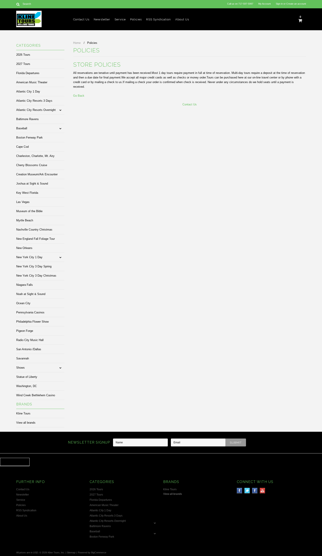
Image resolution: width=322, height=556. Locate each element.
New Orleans (24, 248)
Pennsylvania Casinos (30, 312)
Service (120, 19)
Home (77, 42)
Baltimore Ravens (27, 119)
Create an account (296, 3)
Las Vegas (23, 202)
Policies (136, 19)
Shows (20, 367)
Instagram (255, 490)
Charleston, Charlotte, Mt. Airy (35, 156)
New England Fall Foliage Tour (35, 238)
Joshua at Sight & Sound (32, 183)
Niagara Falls (24, 284)
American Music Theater (31, 82)
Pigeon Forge (24, 330)
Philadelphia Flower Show (32, 321)
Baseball (21, 128)
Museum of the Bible (29, 211)
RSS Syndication (158, 19)
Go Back (78, 95)
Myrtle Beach (24, 220)
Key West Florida (27, 192)
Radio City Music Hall (30, 340)
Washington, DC (26, 386)
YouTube (262, 490)
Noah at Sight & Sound (30, 294)
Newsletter (102, 19)
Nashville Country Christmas (34, 229)
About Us (182, 19)
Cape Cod (22, 146)
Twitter (247, 490)
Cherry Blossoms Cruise (31, 165)
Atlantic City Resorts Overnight (36, 110)
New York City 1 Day (29, 257)
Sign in (279, 3)
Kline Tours (23, 413)
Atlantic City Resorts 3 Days (34, 100)
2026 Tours (23, 54)
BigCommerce (98, 552)
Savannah (22, 358)
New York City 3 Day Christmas (36, 275)
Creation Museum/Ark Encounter (37, 174)
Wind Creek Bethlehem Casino (35, 395)
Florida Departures (27, 73)
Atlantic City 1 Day (28, 91)
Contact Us (81, 19)
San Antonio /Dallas (28, 349)
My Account (264, 3)
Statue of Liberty (26, 376)
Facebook (239, 490)
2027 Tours (23, 64)
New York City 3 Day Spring (33, 266)
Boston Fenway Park (29, 137)
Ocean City (23, 303)
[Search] (18, 4)
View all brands (25, 422)
